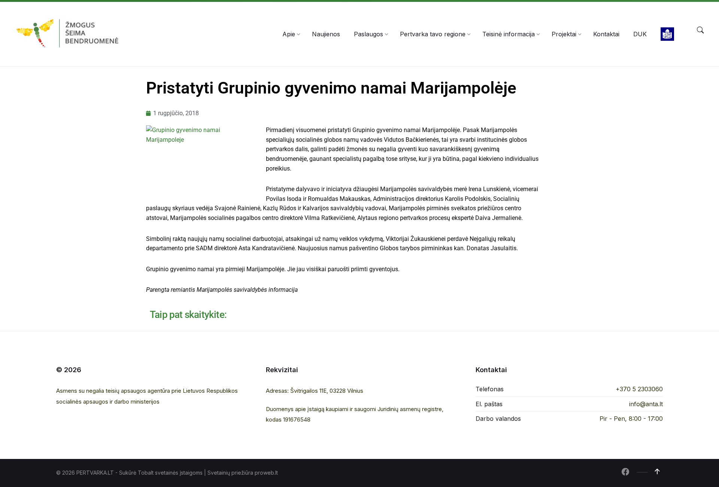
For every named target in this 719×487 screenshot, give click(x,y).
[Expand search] (700, 30)
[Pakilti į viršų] (657, 471)
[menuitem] (288, 34)
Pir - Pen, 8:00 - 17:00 (631, 418)
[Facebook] (625, 472)
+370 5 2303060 (639, 389)
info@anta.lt (646, 404)
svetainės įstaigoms (179, 472)
